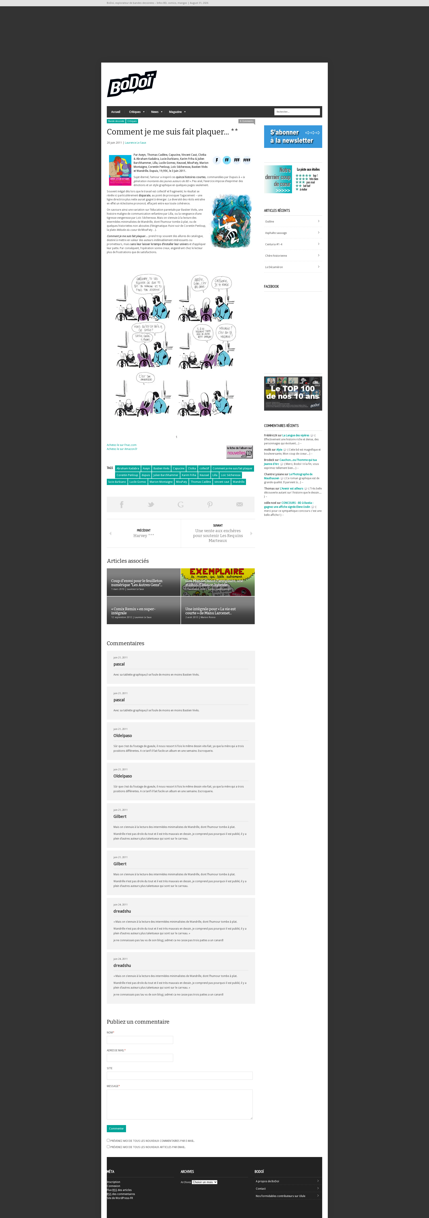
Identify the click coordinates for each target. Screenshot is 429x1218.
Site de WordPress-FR (120, 1198)
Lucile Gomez (138, 481)
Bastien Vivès (161, 468)
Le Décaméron (274, 267)
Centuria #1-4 (273, 244)
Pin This (210, 504)
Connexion (113, 1186)
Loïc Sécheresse (230, 475)
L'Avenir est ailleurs (291, 488)
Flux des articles (119, 1190)
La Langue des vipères (295, 435)
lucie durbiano (117, 481)
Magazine (173, 113)
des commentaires (121, 1194)
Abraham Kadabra (128, 468)
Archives (186, 1182)
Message (113, 1086)
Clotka (192, 468)
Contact (261, 1188)
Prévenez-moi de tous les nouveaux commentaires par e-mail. (152, 1140)
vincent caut (221, 481)
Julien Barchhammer (166, 475)
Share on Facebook (121, 504)
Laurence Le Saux (135, 142)
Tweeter (151, 504)
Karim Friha (189, 475)
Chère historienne (276, 255)
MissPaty (181, 481)
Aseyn (146, 468)
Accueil (115, 111)
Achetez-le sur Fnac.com (122, 445)
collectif (204, 468)
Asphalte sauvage (276, 233)
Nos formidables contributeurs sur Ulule (280, 1196)
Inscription (113, 1182)
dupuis (146, 475)
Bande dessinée (116, 121)
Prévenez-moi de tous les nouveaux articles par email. (148, 1147)
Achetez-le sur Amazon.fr (122, 449)
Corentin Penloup (127, 475)
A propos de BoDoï (267, 1181)
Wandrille (238, 481)
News (152, 113)
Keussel (204, 475)
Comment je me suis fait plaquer (232, 468)
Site (109, 1068)
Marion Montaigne (161, 481)
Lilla (214, 475)
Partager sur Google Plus (180, 504)
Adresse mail (116, 1050)
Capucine (178, 468)
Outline (269, 221)
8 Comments (246, 121)
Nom (110, 1032)
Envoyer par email (239, 504)
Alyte (279, 449)
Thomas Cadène (201, 481)
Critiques (133, 113)
